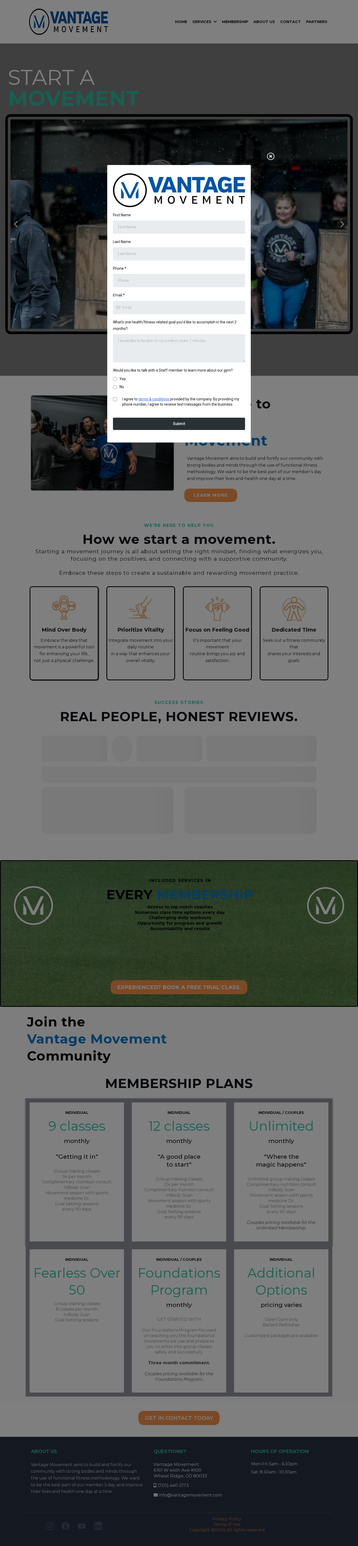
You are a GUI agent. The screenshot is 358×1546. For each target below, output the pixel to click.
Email (119, 295)
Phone (119, 268)
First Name (122, 215)
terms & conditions (153, 399)
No (122, 387)
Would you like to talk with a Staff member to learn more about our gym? (173, 370)
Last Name (122, 242)
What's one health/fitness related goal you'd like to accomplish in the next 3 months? (174, 325)
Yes (123, 379)
